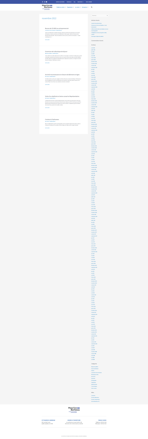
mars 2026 (93, 55)
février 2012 (93, 326)
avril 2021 (93, 159)
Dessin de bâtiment (94, 368)
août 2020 (93, 173)
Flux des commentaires (95, 399)
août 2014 (93, 287)
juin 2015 (92, 271)
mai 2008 (92, 357)
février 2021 (93, 163)
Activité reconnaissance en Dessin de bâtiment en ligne (62, 75)
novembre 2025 (94, 63)
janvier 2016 (93, 263)
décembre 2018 (94, 210)
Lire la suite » (47, 39)
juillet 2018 (93, 220)
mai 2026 (92, 53)
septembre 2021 (94, 151)
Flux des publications (95, 397)
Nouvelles (69, 1)
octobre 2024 (93, 85)
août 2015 (93, 269)
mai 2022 (92, 136)
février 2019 (93, 206)
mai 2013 (92, 300)
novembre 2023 (94, 102)
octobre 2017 (93, 234)
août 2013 (93, 296)
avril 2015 (93, 275)
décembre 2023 (94, 100)
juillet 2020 (93, 175)
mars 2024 (93, 96)
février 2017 (93, 243)
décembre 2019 (94, 187)
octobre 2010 (93, 341)
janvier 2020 (93, 185)
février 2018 (93, 226)
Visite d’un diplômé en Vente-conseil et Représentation (62, 96)
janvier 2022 (93, 143)
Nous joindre (89, 1)
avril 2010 (93, 347)
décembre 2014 (94, 281)
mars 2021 (93, 161)
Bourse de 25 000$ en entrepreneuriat (57, 28)
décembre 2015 (94, 265)
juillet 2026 (93, 49)
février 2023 (93, 120)
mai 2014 (92, 290)
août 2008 (93, 355)
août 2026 (93, 47)
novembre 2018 (94, 212)
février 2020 (93, 183)
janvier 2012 (93, 328)
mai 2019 (92, 200)
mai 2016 (92, 255)
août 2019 (93, 194)
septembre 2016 (94, 251)
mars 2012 (93, 324)
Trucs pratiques (94, 386)
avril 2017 (93, 240)
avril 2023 (93, 116)
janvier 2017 (93, 245)
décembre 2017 (94, 230)
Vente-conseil (93, 388)
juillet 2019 (93, 196)
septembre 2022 (94, 130)
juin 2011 (92, 337)
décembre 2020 (94, 165)
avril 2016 (93, 257)
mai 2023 (92, 114)
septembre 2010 (94, 343)
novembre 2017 (94, 232)
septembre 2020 (94, 171)
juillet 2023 (93, 110)
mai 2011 (92, 339)
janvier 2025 (93, 79)
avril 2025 (93, 73)
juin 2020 (92, 177)
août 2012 (93, 316)
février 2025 (93, 77)
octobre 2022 (93, 128)
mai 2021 (92, 157)
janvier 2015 (93, 279)
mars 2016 (93, 259)
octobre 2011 (93, 334)
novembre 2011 (94, 332)
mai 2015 (92, 273)
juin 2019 (92, 198)
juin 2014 (92, 288)
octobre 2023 (93, 104)
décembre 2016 (94, 247)
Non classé (47, 76)
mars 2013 (93, 304)
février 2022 (93, 142)
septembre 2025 (94, 67)
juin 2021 (92, 155)
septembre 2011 (94, 336)
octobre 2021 (93, 149)
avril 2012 (93, 322)
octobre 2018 (93, 214)
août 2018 (93, 218)
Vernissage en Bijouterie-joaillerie (97, 36)
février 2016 (93, 261)
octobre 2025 (93, 65)
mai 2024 (92, 92)
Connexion (93, 395)
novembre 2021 (94, 147)
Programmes (93, 382)
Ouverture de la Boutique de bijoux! (56, 51)
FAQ (74, 1)
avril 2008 (93, 359)
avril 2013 (93, 302)
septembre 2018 (94, 216)
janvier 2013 (93, 308)
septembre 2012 (94, 314)
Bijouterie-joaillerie (48, 53)
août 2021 (93, 153)
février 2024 (93, 98)
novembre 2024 (94, 83)
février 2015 (93, 277)
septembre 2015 (94, 267)
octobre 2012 (93, 312)
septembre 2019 (94, 192)
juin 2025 (92, 69)
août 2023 (93, 108)
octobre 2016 (93, 249)
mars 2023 (93, 118)
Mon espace (80, 1)
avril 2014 (93, 292)
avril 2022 (93, 138)
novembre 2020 (94, 167)
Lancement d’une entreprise (50, 30)
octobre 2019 (93, 191)
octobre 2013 (93, 294)
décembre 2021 (94, 145)
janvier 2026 (93, 59)
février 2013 (93, 306)
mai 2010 (92, 345)
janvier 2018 (93, 228)
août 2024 (93, 89)
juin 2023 (92, 112)
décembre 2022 (94, 124)
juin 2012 (92, 318)
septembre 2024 (94, 87)
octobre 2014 (93, 285)
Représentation (94, 384)
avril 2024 (93, 94)
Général (92, 370)
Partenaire (93, 378)
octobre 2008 (93, 353)
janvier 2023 (93, 122)
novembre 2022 (94, 126)
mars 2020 (93, 181)
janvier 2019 (93, 208)
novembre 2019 (94, 189)
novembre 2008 (94, 351)
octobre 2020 (93, 169)
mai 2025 (92, 71)
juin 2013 (92, 298)
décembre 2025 (94, 61)
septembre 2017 (94, 236)
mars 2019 (93, 204)
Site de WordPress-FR (95, 401)
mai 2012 (92, 320)
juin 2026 (92, 51)
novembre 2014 (94, 283)
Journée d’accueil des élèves (96, 23)
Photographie (93, 380)
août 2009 (93, 349)
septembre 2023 (94, 106)
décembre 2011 (94, 330)
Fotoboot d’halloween (52, 119)
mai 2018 (92, 224)
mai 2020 (92, 179)
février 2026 (93, 57)
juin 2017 (92, 238)
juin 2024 (92, 91)
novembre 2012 (94, 310)
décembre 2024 (94, 81)
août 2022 (93, 132)
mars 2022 (93, 140)
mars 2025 (93, 75)
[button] (61, 7)
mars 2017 (93, 241)
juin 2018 (92, 222)
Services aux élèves (60, 1)
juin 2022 (92, 134)
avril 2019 (93, 202)
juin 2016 (92, 253)
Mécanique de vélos (94, 374)
